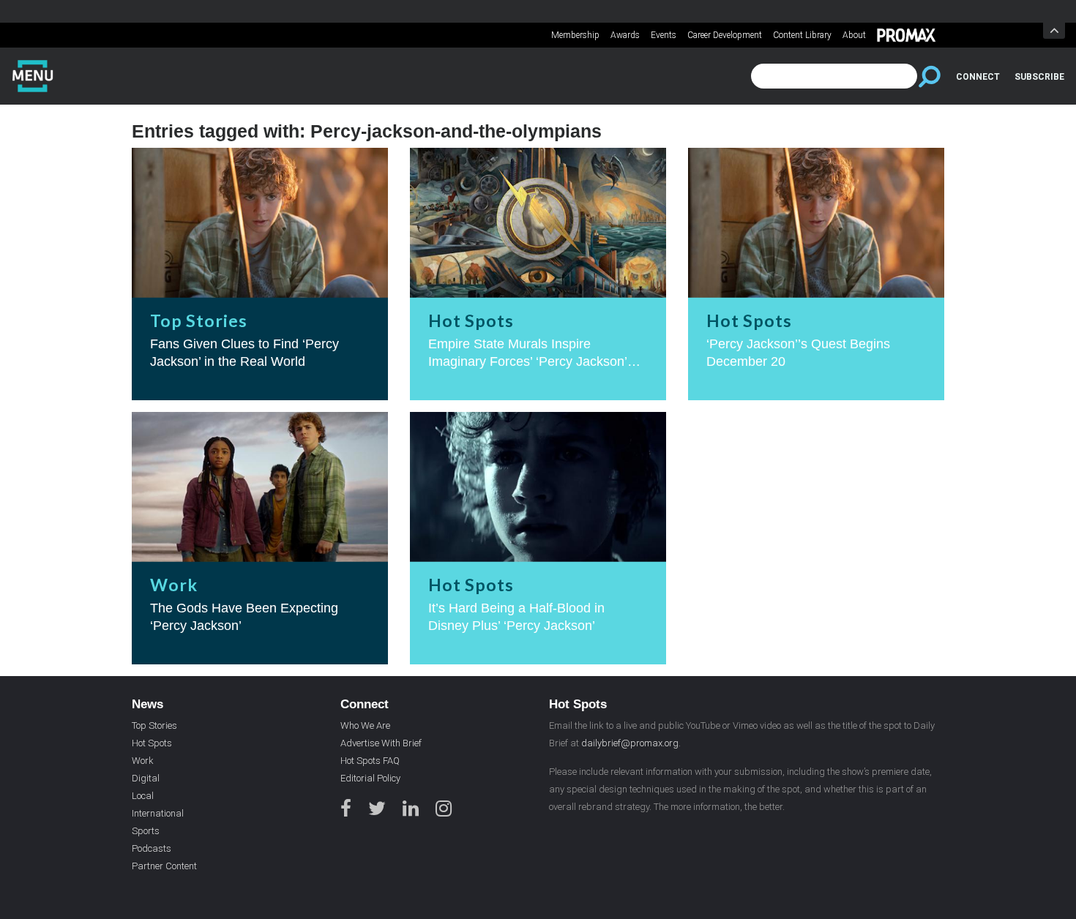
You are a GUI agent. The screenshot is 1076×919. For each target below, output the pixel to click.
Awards (625, 35)
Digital (146, 778)
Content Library (802, 35)
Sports (146, 830)
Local (143, 795)
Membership (575, 35)
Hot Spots (152, 743)
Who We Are (365, 725)
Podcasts (151, 848)
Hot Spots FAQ (370, 760)
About (854, 35)
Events (663, 35)
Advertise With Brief (381, 743)
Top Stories (154, 725)
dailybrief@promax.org (630, 743)
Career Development (724, 35)
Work (143, 760)
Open (1054, 31)
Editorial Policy (370, 778)
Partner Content (164, 865)
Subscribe (1039, 77)
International (158, 813)
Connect (978, 77)
